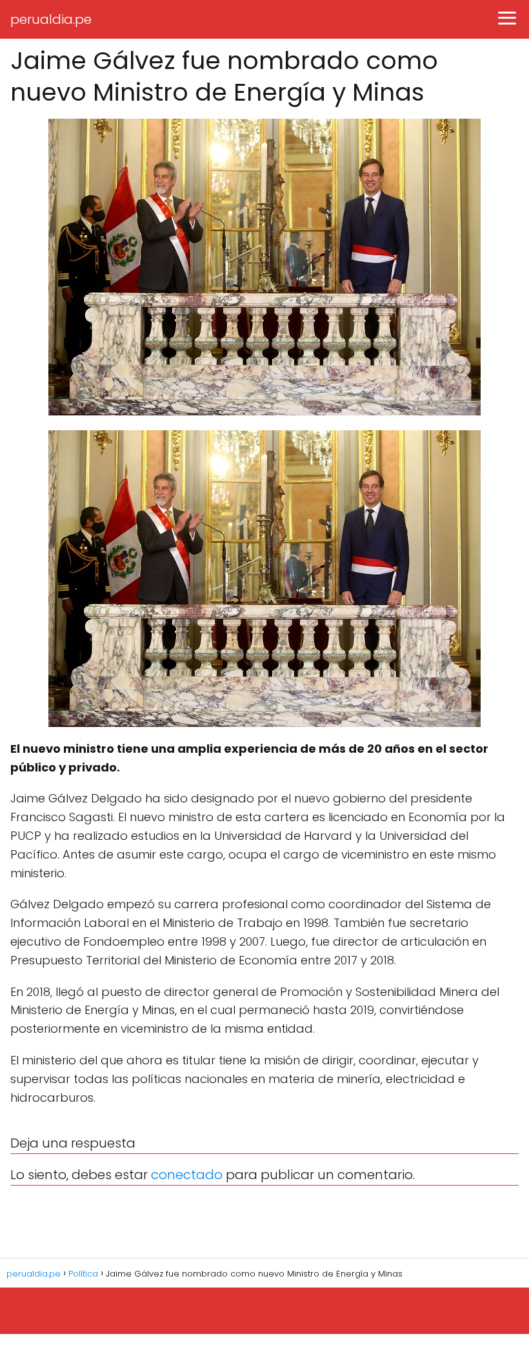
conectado (187, 1175)
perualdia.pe (51, 19)
